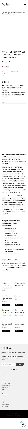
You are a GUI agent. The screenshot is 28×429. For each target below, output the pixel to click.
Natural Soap (4, 381)
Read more (18, 305)
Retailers (3, 402)
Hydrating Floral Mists (6, 385)
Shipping (3, 400)
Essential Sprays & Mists (6, 383)
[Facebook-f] (11, 369)
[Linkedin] (16, 369)
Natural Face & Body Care (7, 378)
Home (3, 12)
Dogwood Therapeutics (19, 161)
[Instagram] (14, 369)
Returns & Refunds (5, 404)
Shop (6, 12)
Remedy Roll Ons (5, 389)
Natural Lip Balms (5, 387)
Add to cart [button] (6, 305)
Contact (3, 398)
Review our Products (5, 406)
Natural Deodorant (11, 12)
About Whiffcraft (5, 397)
